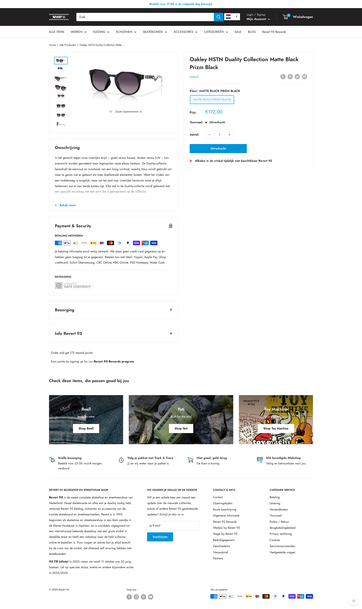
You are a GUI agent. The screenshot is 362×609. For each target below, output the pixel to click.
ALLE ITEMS (56, 32)
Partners (218, 558)
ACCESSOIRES (183, 32)
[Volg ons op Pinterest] (143, 597)
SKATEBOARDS (153, 32)
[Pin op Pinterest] (290, 76)
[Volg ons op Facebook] (129, 597)
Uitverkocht (218, 148)
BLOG (252, 32)
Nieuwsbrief (220, 552)
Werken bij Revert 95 (226, 528)
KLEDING (99, 32)
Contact (218, 497)
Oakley (194, 77)
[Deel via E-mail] (304, 76)
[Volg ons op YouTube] (150, 597)
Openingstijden (222, 503)
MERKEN (76, 32)
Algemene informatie (226, 515)
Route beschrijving (224, 509)
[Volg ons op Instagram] (136, 597)
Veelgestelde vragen (282, 552)
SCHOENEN (124, 32)
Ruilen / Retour (279, 522)
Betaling (275, 497)
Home (52, 45)
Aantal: (194, 134)
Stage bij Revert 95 (225, 534)
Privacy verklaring (281, 534)
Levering (275, 503)
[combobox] (145, 17)
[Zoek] (218, 17)
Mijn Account (257, 19)
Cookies (275, 540)
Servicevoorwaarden (282, 546)
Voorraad (275, 515)
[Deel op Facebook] (283, 76)
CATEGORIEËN (214, 32)
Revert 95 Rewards (274, 32)
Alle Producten (68, 45)
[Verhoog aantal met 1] (229, 135)
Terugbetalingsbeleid (282, 528)
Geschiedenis (221, 546)
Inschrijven (160, 537)
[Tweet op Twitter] (297, 76)
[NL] (232, 16)
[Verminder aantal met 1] (209, 135)
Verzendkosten (279, 509)
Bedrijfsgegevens (223, 540)
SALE (238, 32)
